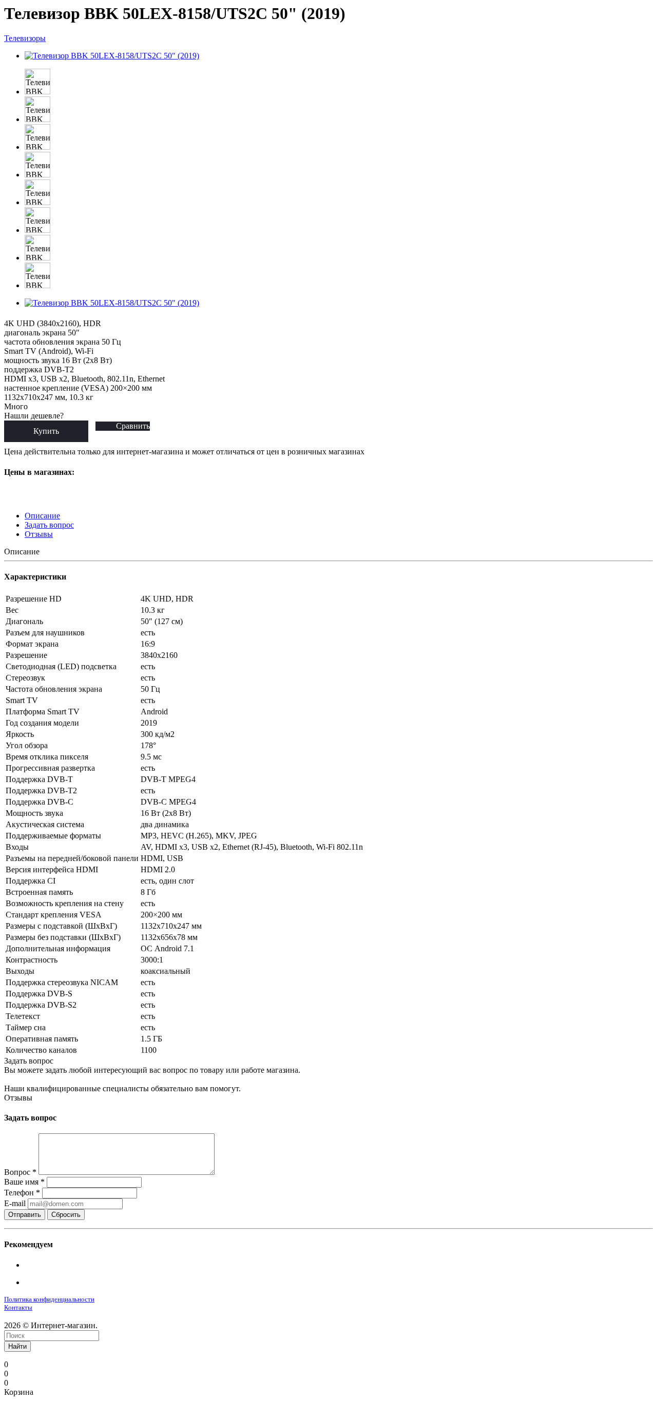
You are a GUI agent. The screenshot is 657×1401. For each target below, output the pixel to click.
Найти (17, 1346)
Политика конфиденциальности (49, 1299)
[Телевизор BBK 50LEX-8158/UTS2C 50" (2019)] (112, 55)
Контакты (18, 1307)
